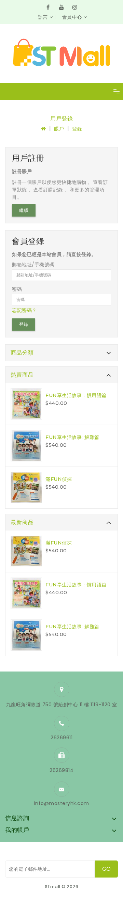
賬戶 (59, 128)
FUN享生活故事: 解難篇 (72, 437)
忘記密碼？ (24, 310)
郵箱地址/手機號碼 (33, 265)
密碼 (17, 289)
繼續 (23, 210)
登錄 (77, 128)
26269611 (61, 738)
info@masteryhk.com (61, 803)
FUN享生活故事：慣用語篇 (76, 395)
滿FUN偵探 (58, 479)
